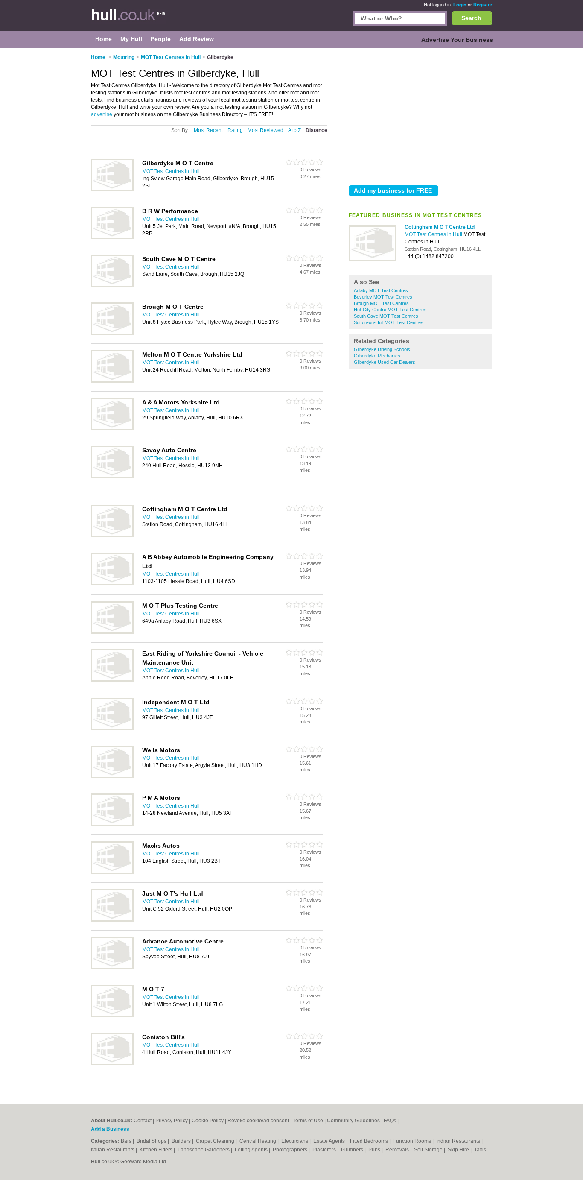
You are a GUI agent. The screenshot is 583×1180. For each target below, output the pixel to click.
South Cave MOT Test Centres (386, 316)
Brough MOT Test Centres (381, 303)
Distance (316, 130)
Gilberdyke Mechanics (377, 355)
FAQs (390, 1121)
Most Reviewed (265, 130)
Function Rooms (412, 1141)
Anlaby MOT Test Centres (381, 290)
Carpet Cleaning (216, 1141)
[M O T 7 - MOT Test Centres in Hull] (112, 1016)
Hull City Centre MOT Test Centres (390, 309)
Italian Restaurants (113, 1150)
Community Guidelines (353, 1121)
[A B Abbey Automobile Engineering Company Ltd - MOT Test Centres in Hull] (112, 583)
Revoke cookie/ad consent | (260, 1121)
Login (459, 4)
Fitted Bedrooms (369, 1141)
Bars (127, 1141)
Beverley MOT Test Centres (383, 296)
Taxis (480, 1150)
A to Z (294, 130)
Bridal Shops (152, 1141)
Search (471, 18)
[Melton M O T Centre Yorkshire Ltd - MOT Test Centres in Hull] (112, 381)
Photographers (291, 1150)
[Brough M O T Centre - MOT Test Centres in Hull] (112, 333)
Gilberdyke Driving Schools (382, 349)
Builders (182, 1141)
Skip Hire (459, 1150)
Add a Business (110, 1129)
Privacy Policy (171, 1121)
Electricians (295, 1141)
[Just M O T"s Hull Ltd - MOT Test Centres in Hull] (112, 920)
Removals (397, 1150)
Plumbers (352, 1150)
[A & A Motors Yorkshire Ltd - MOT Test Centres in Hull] (112, 429)
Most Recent (208, 130)
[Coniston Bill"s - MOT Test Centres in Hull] (112, 1063)
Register (482, 4)
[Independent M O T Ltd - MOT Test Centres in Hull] (112, 729)
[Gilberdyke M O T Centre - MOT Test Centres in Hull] (112, 190)
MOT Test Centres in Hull (434, 234)
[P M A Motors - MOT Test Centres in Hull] (112, 824)
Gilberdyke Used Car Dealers (384, 362)
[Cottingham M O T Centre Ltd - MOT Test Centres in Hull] (372, 259)
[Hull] (133, 20)
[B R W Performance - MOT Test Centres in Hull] (112, 237)
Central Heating (258, 1141)
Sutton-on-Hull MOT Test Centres (388, 322)
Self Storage (429, 1150)
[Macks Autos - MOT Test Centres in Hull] (112, 872)
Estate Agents (329, 1141)
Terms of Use (308, 1121)
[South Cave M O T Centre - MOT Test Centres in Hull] (112, 285)
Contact (143, 1121)
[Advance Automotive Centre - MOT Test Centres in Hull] (112, 968)
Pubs (375, 1150)
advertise (101, 114)
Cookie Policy (208, 1121)
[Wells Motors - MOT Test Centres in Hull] (112, 776)
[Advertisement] (420, 115)
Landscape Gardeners (204, 1150)
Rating (235, 130)
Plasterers (324, 1150)
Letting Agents (252, 1150)
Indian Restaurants (458, 1141)
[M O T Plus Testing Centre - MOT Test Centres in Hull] (112, 632)
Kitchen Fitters (157, 1150)
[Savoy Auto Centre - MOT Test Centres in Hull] (112, 477)
